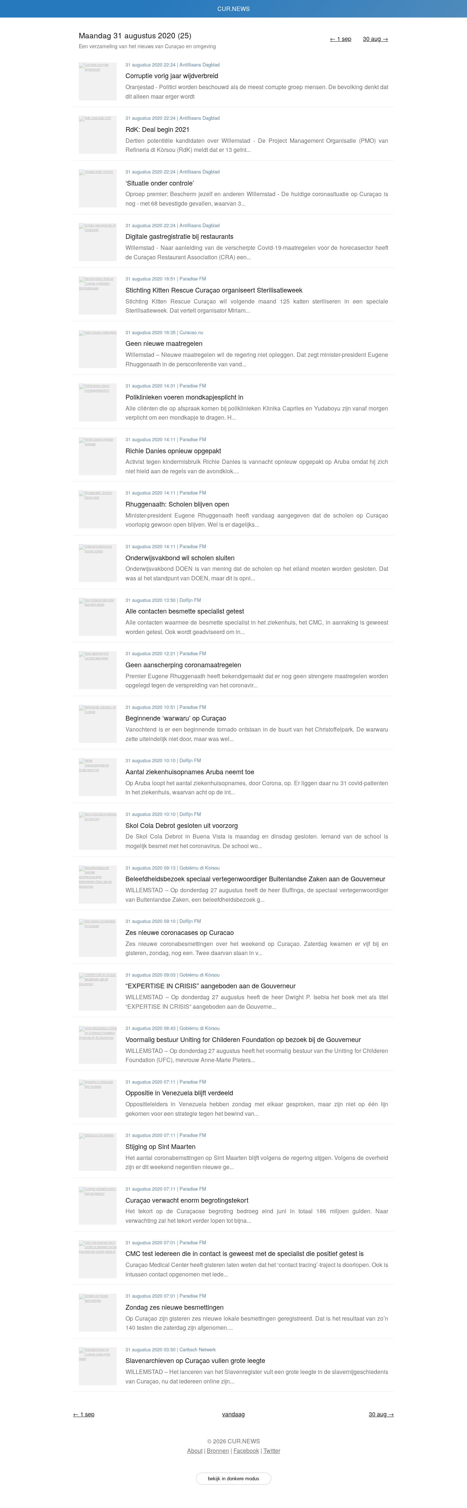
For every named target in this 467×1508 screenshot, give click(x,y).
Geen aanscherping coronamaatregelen (183, 664)
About (194, 1450)
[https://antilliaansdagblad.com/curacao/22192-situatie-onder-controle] (98, 188)
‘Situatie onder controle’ (160, 182)
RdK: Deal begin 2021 (158, 129)
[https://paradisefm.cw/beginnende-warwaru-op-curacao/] (98, 724)
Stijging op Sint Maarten (161, 1146)
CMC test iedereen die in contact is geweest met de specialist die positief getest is (245, 1253)
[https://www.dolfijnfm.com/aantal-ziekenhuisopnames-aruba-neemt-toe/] (98, 777)
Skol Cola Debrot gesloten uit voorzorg (182, 825)
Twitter (271, 1450)
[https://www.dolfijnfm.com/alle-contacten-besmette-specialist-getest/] (98, 617)
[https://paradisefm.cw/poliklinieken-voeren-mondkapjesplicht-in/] (98, 402)
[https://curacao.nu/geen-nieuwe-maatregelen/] (98, 349)
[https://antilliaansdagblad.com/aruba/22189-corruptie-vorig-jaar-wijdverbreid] (98, 81)
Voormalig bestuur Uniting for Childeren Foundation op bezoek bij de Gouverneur (243, 1039)
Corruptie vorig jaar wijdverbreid (172, 75)
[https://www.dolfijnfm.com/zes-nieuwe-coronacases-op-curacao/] (98, 938)
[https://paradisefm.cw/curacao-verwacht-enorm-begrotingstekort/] (98, 1206)
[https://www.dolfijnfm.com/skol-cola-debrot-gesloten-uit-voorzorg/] (98, 831)
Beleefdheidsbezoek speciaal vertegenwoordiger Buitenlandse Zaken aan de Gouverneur (255, 878)
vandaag (233, 1414)
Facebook (246, 1450)
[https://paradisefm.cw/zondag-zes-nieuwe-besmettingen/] (98, 1313)
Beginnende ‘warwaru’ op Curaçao (176, 717)
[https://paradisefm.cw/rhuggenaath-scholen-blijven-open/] (98, 509)
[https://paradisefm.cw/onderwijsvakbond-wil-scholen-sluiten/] (98, 563)
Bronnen (218, 1450)
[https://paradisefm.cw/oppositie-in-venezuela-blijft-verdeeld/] (98, 1099)
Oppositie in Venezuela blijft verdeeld (179, 1092)
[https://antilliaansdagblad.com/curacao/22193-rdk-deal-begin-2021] (98, 135)
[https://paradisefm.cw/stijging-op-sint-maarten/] (98, 1152)
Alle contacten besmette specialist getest (185, 610)
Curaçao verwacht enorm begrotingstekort (187, 1200)
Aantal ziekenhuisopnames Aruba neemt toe (190, 771)
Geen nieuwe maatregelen (164, 343)
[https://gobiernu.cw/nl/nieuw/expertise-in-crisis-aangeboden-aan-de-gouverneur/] (98, 992)
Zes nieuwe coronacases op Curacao (180, 932)
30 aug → (375, 38)
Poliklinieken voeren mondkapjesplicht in (184, 396)
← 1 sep (340, 38)
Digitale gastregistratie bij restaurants (180, 236)
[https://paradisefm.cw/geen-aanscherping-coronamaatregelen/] (98, 670)
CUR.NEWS (233, 8)
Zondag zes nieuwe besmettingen (175, 1307)
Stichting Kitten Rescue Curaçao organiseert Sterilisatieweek (214, 289)
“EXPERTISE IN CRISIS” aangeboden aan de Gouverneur (211, 985)
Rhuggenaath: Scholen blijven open (177, 503)
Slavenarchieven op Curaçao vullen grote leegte (195, 1360)
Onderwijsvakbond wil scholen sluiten (180, 557)
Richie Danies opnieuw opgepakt (173, 450)
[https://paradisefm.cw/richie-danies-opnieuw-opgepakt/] (98, 456)
